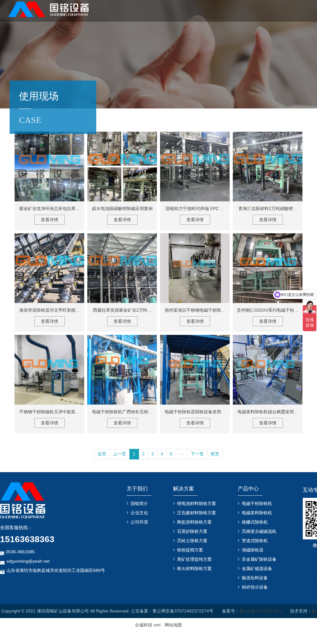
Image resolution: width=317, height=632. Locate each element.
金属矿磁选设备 (257, 568)
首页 (102, 453)
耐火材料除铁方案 (194, 568)
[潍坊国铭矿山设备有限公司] (49, 8)
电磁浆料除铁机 (257, 512)
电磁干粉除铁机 (257, 503)
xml (157, 624)
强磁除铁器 (252, 549)
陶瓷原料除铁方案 (194, 522)
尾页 (215, 453)
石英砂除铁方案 (192, 531)
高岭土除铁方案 (192, 540)
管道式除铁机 (255, 540)
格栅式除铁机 (255, 522)
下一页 (197, 453)
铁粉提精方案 (190, 549)
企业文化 (139, 512)
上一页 (119, 453)
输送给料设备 (255, 577)
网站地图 (173, 624)
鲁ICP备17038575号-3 (261, 610)
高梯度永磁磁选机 (259, 531)
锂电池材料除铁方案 (196, 503)
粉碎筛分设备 (255, 587)
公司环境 (139, 522)
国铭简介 (139, 503)
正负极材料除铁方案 (196, 512)
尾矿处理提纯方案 (194, 559)
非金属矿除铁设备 (259, 559)
